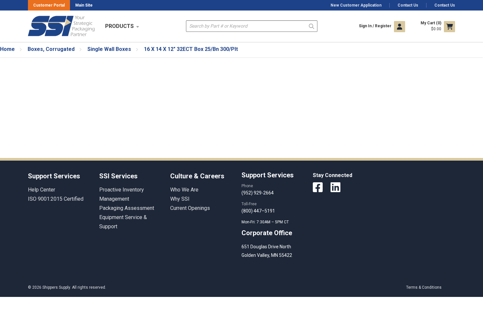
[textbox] (251, 26)
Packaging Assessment (126, 208)
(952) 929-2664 (258, 192)
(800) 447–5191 (258, 210)
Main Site (84, 5)
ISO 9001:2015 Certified (55, 199)
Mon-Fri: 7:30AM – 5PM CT (266, 222)
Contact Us (408, 5)
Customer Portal (49, 5)
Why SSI (180, 199)
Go (311, 25)
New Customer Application (356, 5)
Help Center (41, 190)
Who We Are (184, 190)
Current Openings (190, 208)
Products (119, 26)
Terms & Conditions (424, 287)
